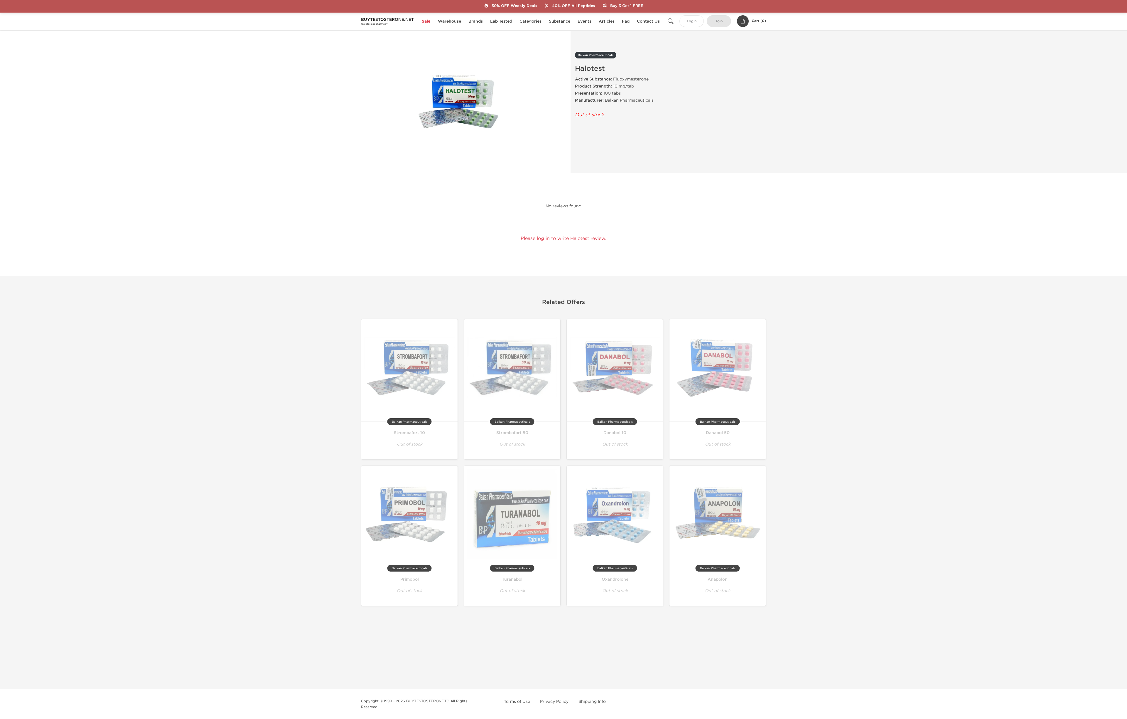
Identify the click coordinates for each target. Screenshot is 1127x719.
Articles (607, 21)
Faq (626, 21)
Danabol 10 (614, 432)
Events (584, 21)
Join (719, 21)
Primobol (409, 579)
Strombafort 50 (512, 432)
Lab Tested (501, 21)
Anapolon (718, 579)
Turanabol (512, 579)
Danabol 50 (718, 432)
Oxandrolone (615, 579)
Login (691, 21)
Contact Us (648, 21)
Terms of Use (517, 701)
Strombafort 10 (409, 432)
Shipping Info (592, 701)
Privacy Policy (554, 701)
